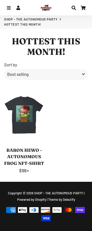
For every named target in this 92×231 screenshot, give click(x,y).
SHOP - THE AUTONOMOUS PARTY (31, 19)
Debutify (69, 199)
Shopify (40, 199)
